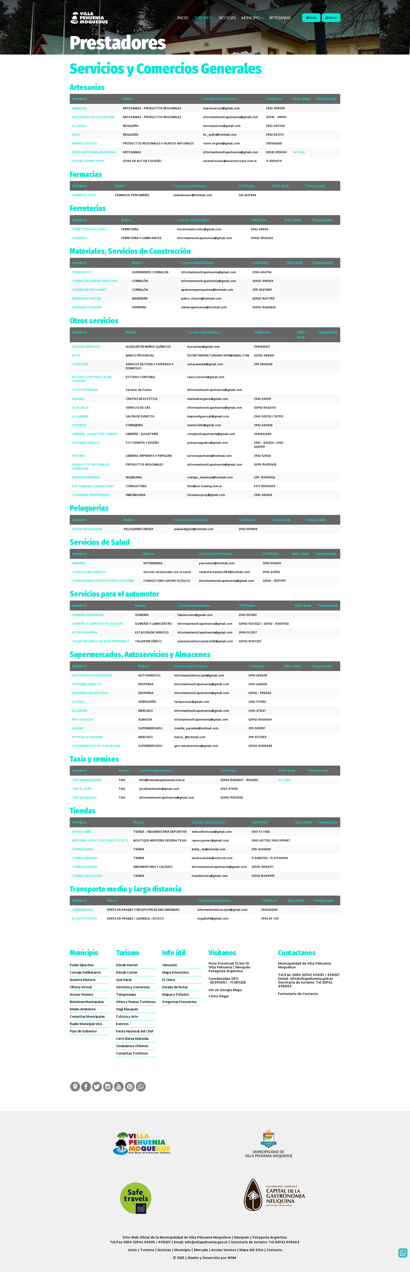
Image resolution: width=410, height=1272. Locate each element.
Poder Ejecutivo (82, 965)
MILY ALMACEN (82, 719)
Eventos (122, 1024)
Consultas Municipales (87, 1016)
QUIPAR (77, 728)
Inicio (182, 17)
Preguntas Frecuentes (179, 1002)
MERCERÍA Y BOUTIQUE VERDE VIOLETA (100, 840)
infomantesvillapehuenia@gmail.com (201, 719)
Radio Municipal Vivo (86, 1024)
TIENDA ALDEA (82, 849)
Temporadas (126, 994)
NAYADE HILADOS (84, 143)
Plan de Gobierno (83, 1031)
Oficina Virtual (81, 987)
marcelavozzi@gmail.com (221, 108)
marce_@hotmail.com (189, 737)
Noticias (227, 17)
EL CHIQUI (79, 126)
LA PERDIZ (79, 425)
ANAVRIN (78, 563)
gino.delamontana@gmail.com (196, 746)
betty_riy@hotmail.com (208, 849)
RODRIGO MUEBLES (86, 477)
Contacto (274, 1250)
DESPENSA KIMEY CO (87, 684)
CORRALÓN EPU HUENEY (89, 289)
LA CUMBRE (80, 416)
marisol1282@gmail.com (204, 425)
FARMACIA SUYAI (84, 195)
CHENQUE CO (81, 272)
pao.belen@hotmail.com (216, 563)
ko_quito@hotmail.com (219, 134)
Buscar (332, 17)
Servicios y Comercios (132, 987)
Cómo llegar (219, 996)
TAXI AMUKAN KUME (86, 780)
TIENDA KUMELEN (84, 867)
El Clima (168, 980)
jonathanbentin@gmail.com (159, 789)
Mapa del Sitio (251, 1250)
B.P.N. (76, 355)
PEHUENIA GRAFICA (86, 442)
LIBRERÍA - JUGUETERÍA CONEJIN (94, 434)
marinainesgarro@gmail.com (207, 399)
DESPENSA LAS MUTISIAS (90, 693)
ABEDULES (79, 108)
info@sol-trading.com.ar (204, 486)
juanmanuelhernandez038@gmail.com (205, 641)
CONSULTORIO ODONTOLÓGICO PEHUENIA (103, 581)
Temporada (326, 99)
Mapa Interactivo (175, 972)
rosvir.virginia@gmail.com (221, 143)
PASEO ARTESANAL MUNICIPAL (94, 152)
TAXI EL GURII (82, 789)
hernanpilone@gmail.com (221, 126)
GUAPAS (78, 399)
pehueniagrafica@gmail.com (207, 442)
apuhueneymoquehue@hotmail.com (207, 289)
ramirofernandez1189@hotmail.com (224, 572)
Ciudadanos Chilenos (132, 1046)
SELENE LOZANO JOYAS (88, 161)
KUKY (76, 134)
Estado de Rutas (175, 987)
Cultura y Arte (127, 1016)
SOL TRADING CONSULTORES (93, 486)
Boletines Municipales (87, 1002)
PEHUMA (78, 456)
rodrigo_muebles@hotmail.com (210, 477)
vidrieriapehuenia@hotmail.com (204, 307)
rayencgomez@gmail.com (210, 840)
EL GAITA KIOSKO (84, 918)
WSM (232, 1258)
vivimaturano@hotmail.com (192, 195)
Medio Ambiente (82, 1009)
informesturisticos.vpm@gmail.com (199, 675)
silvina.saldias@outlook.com (212, 858)
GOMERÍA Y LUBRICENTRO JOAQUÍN (97, 623)
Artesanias (280, 17)
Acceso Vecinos (81, 994)
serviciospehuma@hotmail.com (209, 456)
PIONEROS (79, 238)
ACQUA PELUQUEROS (87, 529)
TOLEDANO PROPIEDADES (90, 495)
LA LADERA (79, 710)
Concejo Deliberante (85, 972)
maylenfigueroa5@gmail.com (208, 416)
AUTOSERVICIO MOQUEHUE (92, 675)
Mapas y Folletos (175, 994)
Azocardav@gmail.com (203, 346)
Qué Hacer (124, 980)
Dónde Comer (126, 972)
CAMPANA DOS (82, 909)
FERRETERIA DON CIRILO (89, 229)
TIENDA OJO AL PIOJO (87, 876)
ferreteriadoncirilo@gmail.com (199, 229)
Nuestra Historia (82, 980)
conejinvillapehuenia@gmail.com (211, 434)
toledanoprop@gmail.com (206, 495)
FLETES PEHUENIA (85, 390)
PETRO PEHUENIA (84, 632)
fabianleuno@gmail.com (194, 615)
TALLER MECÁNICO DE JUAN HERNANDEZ (100, 641)
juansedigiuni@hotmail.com (193, 529)
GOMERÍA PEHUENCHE (88, 615)
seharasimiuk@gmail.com (205, 364)
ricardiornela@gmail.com (210, 876)
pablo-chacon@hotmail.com (201, 298)
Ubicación (169, 965)
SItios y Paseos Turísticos (135, 1002)
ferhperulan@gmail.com (191, 701)
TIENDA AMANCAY (85, 858)
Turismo (202, 17)
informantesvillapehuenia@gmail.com (230, 117)
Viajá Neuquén (127, 1009)
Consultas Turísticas (132, 1053)
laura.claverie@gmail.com (205, 377)
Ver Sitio (299, 152)
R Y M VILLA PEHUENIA (87, 737)
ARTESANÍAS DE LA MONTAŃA (93, 117)
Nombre (79, 99)
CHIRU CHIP (80, 364)
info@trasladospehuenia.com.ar (162, 780)
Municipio (251, 17)
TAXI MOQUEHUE (84, 797)
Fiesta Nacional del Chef (134, 1031)
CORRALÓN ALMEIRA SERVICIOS (94, 281)
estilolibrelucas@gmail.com (212, 831)
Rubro (128, 99)
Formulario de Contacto (298, 994)
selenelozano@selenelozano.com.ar (230, 161)
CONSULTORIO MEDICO (89, 572)
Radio (312, 17)
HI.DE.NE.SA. (80, 407)
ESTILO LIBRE (81, 831)
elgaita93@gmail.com (212, 918)
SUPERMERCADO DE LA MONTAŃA (96, 746)
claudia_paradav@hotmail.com (196, 728)
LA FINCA (78, 701)
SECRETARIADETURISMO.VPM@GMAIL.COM (218, 355)
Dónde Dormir (127, 965)
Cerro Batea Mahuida (132, 1038)
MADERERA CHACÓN (86, 298)
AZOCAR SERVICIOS (86, 346)
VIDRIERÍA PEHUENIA (87, 307)
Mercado (201, 1250)
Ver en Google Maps (225, 990)
